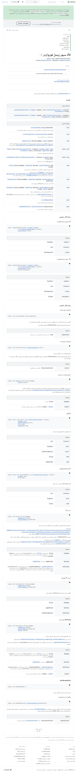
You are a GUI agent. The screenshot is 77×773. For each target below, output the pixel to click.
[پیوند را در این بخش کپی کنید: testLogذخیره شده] (56, 620)
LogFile (45, 141)
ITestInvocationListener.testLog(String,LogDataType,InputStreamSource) (42, 639)
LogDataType (45, 150)
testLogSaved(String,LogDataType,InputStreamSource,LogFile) (34, 145)
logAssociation (26, 141)
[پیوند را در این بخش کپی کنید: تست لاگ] (63, 510)
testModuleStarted (24, 206)
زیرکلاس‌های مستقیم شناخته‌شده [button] (61, 80)
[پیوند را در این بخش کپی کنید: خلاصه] (63, 100)
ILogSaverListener (64, 60)
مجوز (55, 769)
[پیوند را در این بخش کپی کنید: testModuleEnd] (57, 681)
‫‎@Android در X (46, 749)
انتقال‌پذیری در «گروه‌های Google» (43, 763)
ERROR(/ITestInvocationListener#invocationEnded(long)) (53, 534)
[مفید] (10, 30)
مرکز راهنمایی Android (20, 749)
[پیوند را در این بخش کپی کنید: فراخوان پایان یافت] (58, 310)
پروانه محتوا (47, 737)
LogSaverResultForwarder (21, 110)
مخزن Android (72, 749)
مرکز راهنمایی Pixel (21, 751)
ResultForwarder (46, 60)
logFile (9, 149)
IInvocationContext (41, 134)
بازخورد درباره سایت (41, 769)
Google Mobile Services (19, 756)
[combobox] (32, 1)
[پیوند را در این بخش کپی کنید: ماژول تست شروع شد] (56, 697)
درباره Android (72, 769)
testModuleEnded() (39, 709)
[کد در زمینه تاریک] (70, 226)
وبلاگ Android (47, 754)
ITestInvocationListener (54, 110)
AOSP (69, 30)
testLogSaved (9, 187)
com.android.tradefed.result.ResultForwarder (55, 69)
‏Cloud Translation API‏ (46, 24)
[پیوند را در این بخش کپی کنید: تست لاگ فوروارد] (59, 578)
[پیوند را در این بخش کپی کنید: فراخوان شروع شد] (58, 341)
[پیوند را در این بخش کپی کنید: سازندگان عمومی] (57, 217)
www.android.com (20, 754)
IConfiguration (59, 111)
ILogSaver (33, 110)
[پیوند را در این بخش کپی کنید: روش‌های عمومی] (57, 305)
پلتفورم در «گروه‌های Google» (43, 758)
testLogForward (12, 179)
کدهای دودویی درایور (71, 761)
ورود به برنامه (5, 1)
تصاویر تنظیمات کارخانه (70, 758)
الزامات (73, 751)
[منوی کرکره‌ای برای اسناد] (60, 2)
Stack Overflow (21, 758)
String (39, 553)
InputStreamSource (44, 165)
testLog (11, 165)
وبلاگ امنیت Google (46, 756)
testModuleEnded (48, 200)
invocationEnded (36, 127)
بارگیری (73, 754)
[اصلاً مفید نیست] (7, 30)
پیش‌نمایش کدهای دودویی (70, 756)
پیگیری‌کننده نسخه (21, 761)
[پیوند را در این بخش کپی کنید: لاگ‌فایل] (64, 414)
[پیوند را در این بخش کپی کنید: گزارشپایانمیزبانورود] (57, 469)
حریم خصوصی (49, 769)
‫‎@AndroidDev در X (45, 751)
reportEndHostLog (10, 157)
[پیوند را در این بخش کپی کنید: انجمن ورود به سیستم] (56, 375)
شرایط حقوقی (60, 769)
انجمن (66, 769)
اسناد (63, 1)
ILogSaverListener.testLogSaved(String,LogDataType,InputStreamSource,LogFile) (29, 174)
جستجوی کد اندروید (52, 1)
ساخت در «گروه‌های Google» (44, 761)
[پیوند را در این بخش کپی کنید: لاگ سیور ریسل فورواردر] (54, 222)
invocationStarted (28, 134)
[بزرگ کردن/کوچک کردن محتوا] (64, 34)
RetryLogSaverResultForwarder (61, 81)
